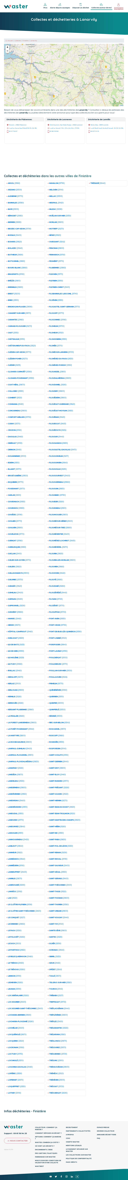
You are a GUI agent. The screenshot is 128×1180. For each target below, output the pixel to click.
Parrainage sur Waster (45, 1157)
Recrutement (72, 1127)
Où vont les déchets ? (44, 1146)
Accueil (10, 40)
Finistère (25, 40)
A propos (70, 1135)
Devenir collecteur (105, 1131)
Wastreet (39, 1166)
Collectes (17, 40)
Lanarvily (33, 40)
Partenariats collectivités (78, 1131)
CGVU (68, 1138)
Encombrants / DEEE (43, 1150)
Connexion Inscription (118, 8)
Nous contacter (19, 1141)
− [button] (7, 50)
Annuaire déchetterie (106, 1135)
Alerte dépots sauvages (60, 8)
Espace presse (103, 1127)
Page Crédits (71, 1162)
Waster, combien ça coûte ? (47, 1142)
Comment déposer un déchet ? (48, 1133)
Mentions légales (74, 1145)
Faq (98, 1138)
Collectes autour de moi (101, 8)
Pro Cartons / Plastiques (46, 1153)
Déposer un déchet (80, 8)
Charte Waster (72, 1142)
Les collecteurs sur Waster (78, 1155)
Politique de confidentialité (79, 1158)
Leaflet (121, 105)
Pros (45, 8)
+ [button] (7, 47)
